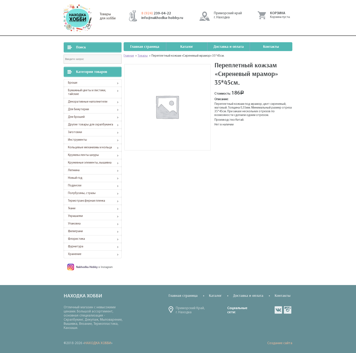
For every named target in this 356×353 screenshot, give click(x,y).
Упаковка (74, 223)
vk (278, 310)
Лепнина (74, 170)
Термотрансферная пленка (86, 200)
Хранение (74, 254)
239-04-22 (156, 13)
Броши (72, 82)
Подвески (74, 185)
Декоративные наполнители (87, 101)
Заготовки (75, 132)
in (287, 310)
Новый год (75, 178)
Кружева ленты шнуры (83, 155)
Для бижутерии (78, 109)
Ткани (71, 208)
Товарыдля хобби (108, 16)
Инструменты (77, 139)
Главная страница (144, 46)
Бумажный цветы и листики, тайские (87, 92)
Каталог (186, 46)
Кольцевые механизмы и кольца (90, 147)
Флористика (76, 239)
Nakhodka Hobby (87, 267)
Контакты (271, 46)
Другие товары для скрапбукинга (90, 124)
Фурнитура (75, 246)
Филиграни (75, 231)
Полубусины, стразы (82, 193)
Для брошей (76, 117)
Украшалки (75, 216)
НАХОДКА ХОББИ (97, 343)
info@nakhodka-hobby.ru (162, 18)
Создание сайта (279, 343)
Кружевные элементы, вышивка (89, 162)
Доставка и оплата (228, 46)
